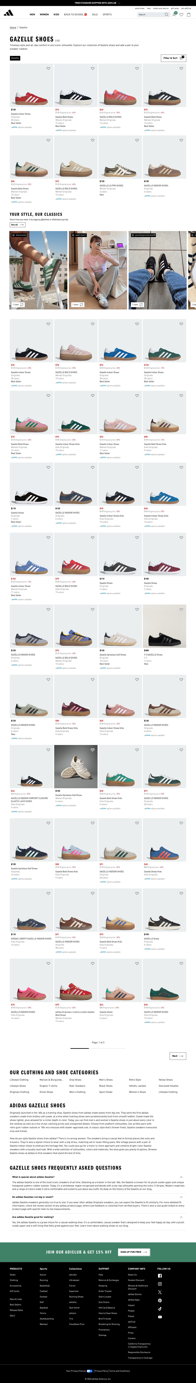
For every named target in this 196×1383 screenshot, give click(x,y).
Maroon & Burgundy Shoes (51, 1080)
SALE (95, 14)
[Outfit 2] (98, 270)
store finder (140, 8)
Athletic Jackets (137, 1086)
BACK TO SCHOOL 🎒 (75, 14)
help (149, 8)
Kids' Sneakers (77, 1086)
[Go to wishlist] (181, 14)
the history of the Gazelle (125, 1189)
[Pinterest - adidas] (171, 1301)
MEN (32, 14)
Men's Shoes (106, 1080)
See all (14, 225)
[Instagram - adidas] (171, 1284)
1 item (16, 305)
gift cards (175, 8)
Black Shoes (106, 1086)
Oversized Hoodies (168, 1086)
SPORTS (107, 14)
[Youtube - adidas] (171, 1317)
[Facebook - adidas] (171, 1276)
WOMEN (44, 14)
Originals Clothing (19, 1092)
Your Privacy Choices (76, 1371)
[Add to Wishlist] (48, 69)
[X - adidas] (171, 1293)
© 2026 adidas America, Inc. (98, 1379)
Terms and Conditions (119, 1371)
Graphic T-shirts (48, 1086)
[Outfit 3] (157, 270)
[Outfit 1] (38, 270)
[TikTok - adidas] (171, 1309)
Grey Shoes (75, 1080)
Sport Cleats (105, 1092)
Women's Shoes (137, 1092)
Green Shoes (46, 1092)
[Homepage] (8, 13)
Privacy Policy (101, 1371)
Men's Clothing (77, 1092)
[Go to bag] (188, 14)
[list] (85, 58)
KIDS (56, 14)
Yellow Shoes (166, 1080)
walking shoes (107, 1226)
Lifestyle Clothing (19, 1080)
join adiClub (186, 8)
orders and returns (161, 8)
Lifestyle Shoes (18, 1086)
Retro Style (135, 1080)
